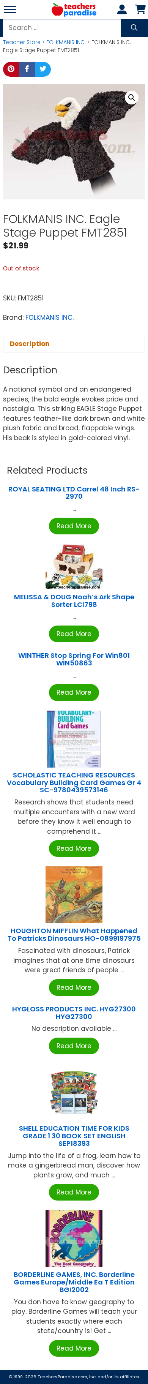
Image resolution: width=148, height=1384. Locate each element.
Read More (74, 526)
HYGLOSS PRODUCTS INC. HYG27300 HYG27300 (74, 1012)
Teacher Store (22, 42)
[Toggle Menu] (10, 9)
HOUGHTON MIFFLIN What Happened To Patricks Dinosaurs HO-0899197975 (74, 934)
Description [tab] (29, 343)
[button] (132, 97)
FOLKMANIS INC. (66, 42)
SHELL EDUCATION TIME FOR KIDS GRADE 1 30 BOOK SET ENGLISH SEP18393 (74, 1135)
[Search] (134, 28)
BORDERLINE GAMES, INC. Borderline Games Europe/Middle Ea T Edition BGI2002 (74, 1282)
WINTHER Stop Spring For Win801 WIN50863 (74, 659)
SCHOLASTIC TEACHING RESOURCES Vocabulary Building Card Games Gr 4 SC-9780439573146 (74, 782)
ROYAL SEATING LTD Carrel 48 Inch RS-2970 (74, 492)
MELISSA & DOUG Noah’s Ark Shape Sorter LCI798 (74, 600)
